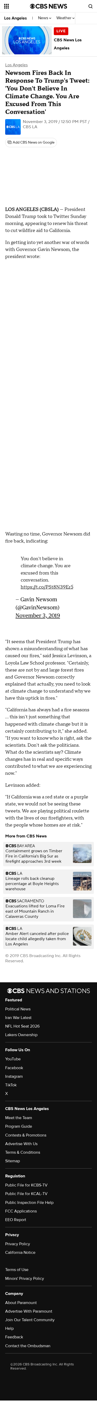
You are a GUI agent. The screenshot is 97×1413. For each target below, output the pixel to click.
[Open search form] (90, 6)
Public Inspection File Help (29, 1203)
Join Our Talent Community (30, 1320)
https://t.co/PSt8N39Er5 (47, 587)
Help (9, 1328)
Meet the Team (18, 1118)
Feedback (14, 1337)
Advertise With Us (21, 1144)
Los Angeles (15, 18)
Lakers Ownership (21, 1035)
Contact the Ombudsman (27, 1346)
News (43, 18)
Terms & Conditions (22, 1152)
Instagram (14, 1076)
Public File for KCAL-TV (26, 1194)
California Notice (20, 1252)
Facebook (14, 1068)
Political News (18, 1009)
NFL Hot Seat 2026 (22, 1026)
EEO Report (15, 1220)
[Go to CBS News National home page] (48, 6)
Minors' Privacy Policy (24, 1278)
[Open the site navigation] (17, 6)
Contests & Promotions (25, 1135)
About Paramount (21, 1303)
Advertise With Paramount (28, 1311)
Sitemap (12, 1161)
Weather (64, 18)
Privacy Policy (17, 1244)
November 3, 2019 (38, 615)
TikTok (11, 1085)
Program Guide (18, 1126)
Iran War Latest (18, 1018)
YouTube (13, 1059)
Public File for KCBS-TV (26, 1185)
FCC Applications (21, 1211)
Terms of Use (16, 1270)
